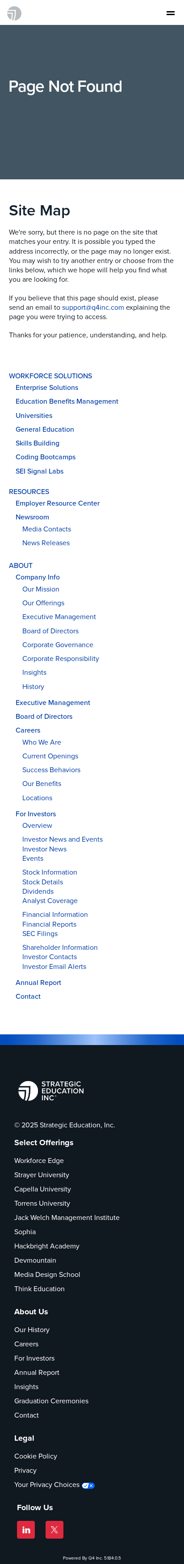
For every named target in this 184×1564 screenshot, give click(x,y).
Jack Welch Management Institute (67, 1217)
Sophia (25, 1232)
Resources (29, 491)
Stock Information (49, 872)
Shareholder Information (60, 947)
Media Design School (47, 1274)
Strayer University (41, 1175)
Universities (34, 415)
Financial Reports (49, 924)
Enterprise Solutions (47, 387)
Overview (37, 825)
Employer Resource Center (58, 503)
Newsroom (32, 517)
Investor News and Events (62, 839)
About (21, 565)
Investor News (44, 849)
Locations (37, 797)
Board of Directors (50, 631)
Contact (28, 996)
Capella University (42, 1189)
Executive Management (59, 616)
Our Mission (40, 589)
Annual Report (38, 982)
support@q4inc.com (93, 307)
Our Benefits (41, 783)
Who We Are (41, 742)
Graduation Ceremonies (51, 1401)
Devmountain (35, 1260)
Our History (32, 1330)
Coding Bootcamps (45, 457)
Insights (34, 672)
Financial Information (55, 914)
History (33, 686)
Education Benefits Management (67, 401)
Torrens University (42, 1203)
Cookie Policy (35, 1456)
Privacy (25, 1470)
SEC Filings (40, 933)
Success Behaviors (51, 769)
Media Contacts (46, 529)
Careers (28, 730)
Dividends (38, 891)
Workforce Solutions (50, 376)
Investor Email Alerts (54, 966)
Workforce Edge (39, 1160)
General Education (45, 429)
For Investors (36, 813)
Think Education (39, 1289)
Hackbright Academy (46, 1246)
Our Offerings (43, 603)
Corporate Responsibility (60, 658)
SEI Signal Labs (39, 471)
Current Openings (50, 756)
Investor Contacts (49, 956)
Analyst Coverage (50, 900)
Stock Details (42, 882)
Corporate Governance (57, 644)
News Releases (46, 542)
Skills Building (37, 443)
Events (32, 858)
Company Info (38, 577)
